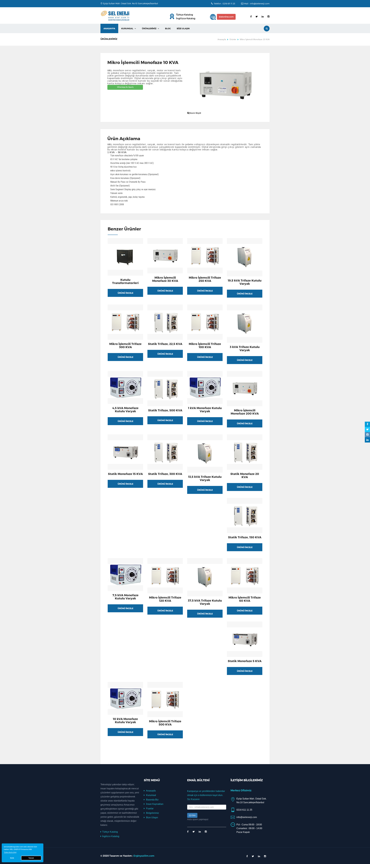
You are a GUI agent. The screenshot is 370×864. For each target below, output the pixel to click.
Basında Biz (152, 799)
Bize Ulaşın (152, 817)
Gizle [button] (12, 858)
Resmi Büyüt (195, 113)
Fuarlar (149, 808)
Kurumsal (151, 795)
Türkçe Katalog (184, 14)
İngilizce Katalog (185, 18)
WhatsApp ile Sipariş (125, 87)
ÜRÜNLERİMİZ (150, 28)
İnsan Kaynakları (154, 804)
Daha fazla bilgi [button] (10, 852)
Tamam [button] (31, 858)
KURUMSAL (128, 28)
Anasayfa (109, 28)
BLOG (168, 28)
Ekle (193, 815)
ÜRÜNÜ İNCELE (125, 293)
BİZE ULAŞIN (183, 28)
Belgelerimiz (152, 813)
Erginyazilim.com (144, 855)
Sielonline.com (226, 16)
